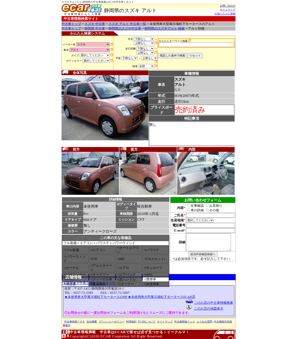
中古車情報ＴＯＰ (74, 321)
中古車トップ (71, 24)
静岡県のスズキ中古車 (124, 28)
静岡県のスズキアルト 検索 (165, 28)
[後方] (148, 193)
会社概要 (92, 321)
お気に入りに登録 (225, 13)
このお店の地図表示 (208, 308)
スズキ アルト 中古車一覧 (127, 24)
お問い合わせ (227, 5)
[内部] (206, 193)
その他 (214, 210)
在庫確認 (197, 205)
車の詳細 (197, 210)
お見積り (215, 205)
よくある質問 (204, 321)
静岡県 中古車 (95, 28)
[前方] (90, 193)
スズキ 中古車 (95, 24)
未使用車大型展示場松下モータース (89, 283)
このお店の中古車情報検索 (213, 302)
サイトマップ (227, 9)
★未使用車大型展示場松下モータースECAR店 (161, 297)
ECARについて (146, 321)
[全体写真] (105, 139)
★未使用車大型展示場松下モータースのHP (96, 297)
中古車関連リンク (184, 321)
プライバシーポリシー (111, 321)
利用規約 (131, 321)
